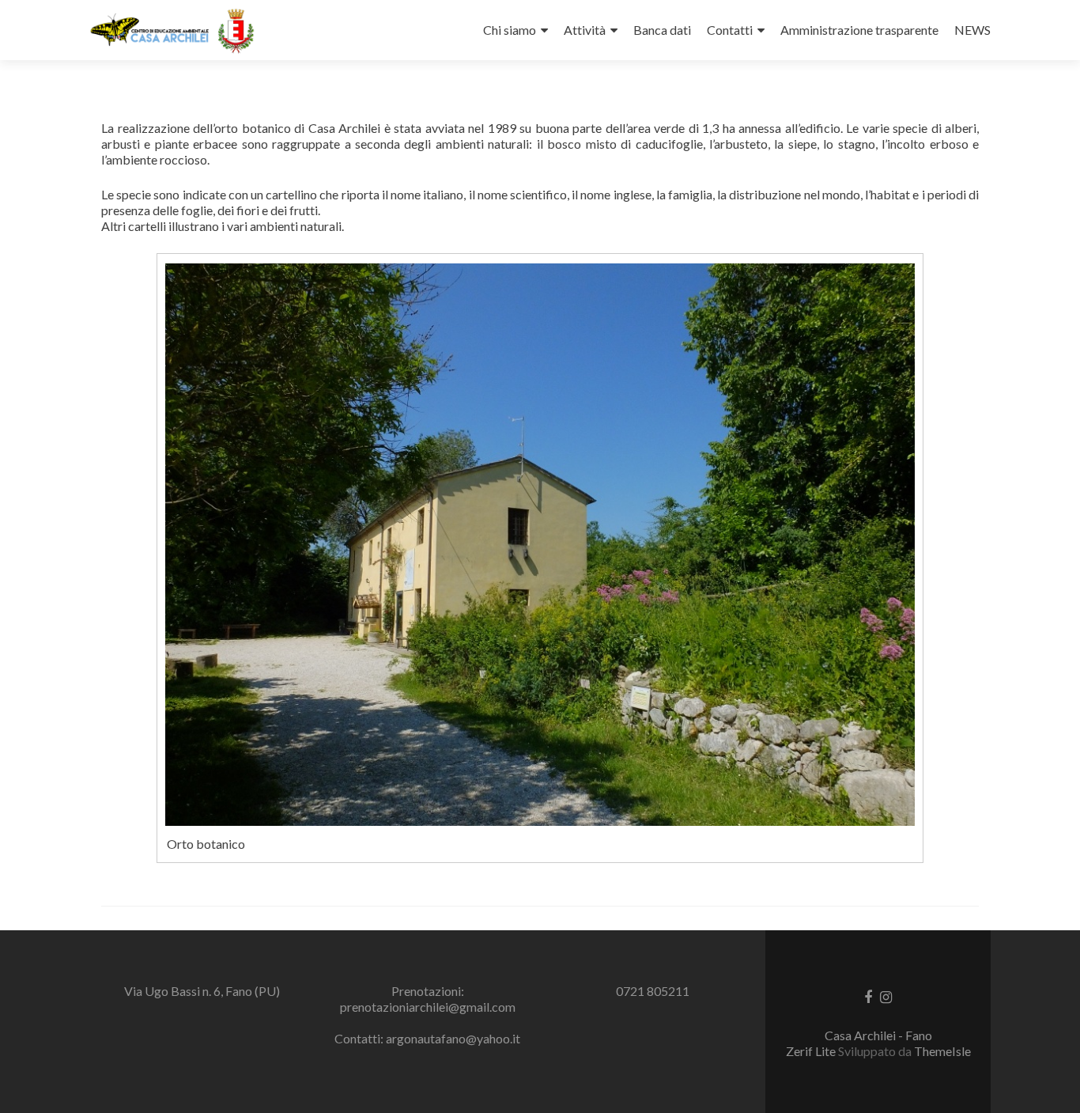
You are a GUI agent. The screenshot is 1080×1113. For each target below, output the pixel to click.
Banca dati (662, 29)
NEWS (972, 29)
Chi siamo (509, 29)
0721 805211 (652, 990)
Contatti (730, 29)
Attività (585, 29)
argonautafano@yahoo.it (453, 1038)
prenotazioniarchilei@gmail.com (427, 1006)
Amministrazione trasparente (859, 29)
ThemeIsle (942, 1050)
